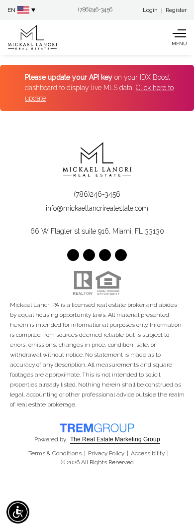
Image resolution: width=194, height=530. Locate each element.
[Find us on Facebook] (73, 255)
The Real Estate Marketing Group (115, 439)
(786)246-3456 (97, 194)
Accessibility (148, 453)
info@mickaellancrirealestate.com (97, 208)
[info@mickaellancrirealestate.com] (62, 10)
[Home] (32, 37)
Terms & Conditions (55, 453)
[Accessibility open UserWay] (17, 512)
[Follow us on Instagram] (105, 255)
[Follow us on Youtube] (89, 255)
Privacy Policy (106, 453)
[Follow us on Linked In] (121, 255)
